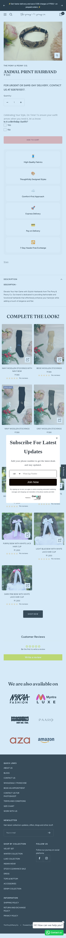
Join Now (33, 482)
